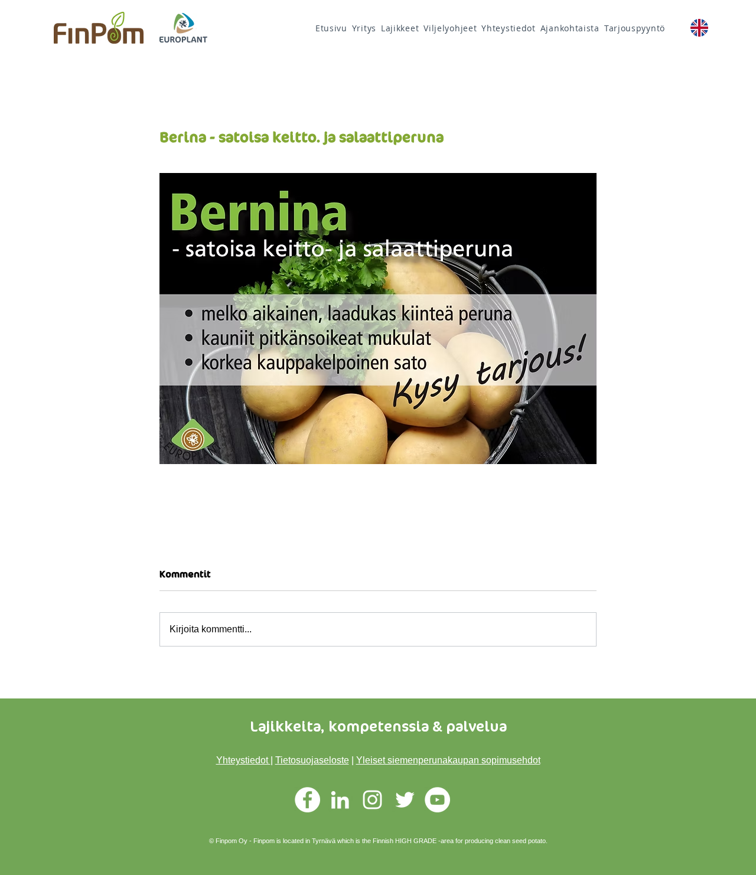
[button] (450, 28)
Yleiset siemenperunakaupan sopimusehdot (448, 760)
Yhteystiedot (243, 760)
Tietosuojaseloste (312, 760)
